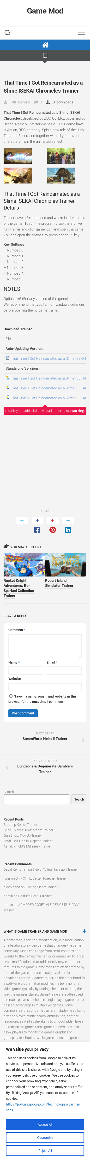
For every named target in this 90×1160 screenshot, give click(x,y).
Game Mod (45, 10)
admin (8, 896)
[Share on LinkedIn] (68, 525)
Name (14, 662)
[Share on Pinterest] (53, 525)
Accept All (45, 1124)
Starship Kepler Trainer (20, 825)
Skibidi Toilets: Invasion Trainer (55, 869)
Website (14, 679)
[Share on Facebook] (37, 525)
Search (9, 792)
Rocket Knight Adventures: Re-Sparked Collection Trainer (19, 588)
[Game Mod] (45, 45)
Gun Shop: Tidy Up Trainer (23, 835)
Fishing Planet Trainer (41, 887)
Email (52, 662)
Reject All (45, 1151)
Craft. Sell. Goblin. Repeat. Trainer (28, 841)
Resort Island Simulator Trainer (59, 583)
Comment (16, 630)
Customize (45, 1138)
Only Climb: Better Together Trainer (41, 878)
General (24, 102)
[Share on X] (22, 525)
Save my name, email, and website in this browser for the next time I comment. (42, 699)
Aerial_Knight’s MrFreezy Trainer (27, 846)
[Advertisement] (45, 462)
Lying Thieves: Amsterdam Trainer (28, 830)
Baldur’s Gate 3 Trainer (35, 896)
